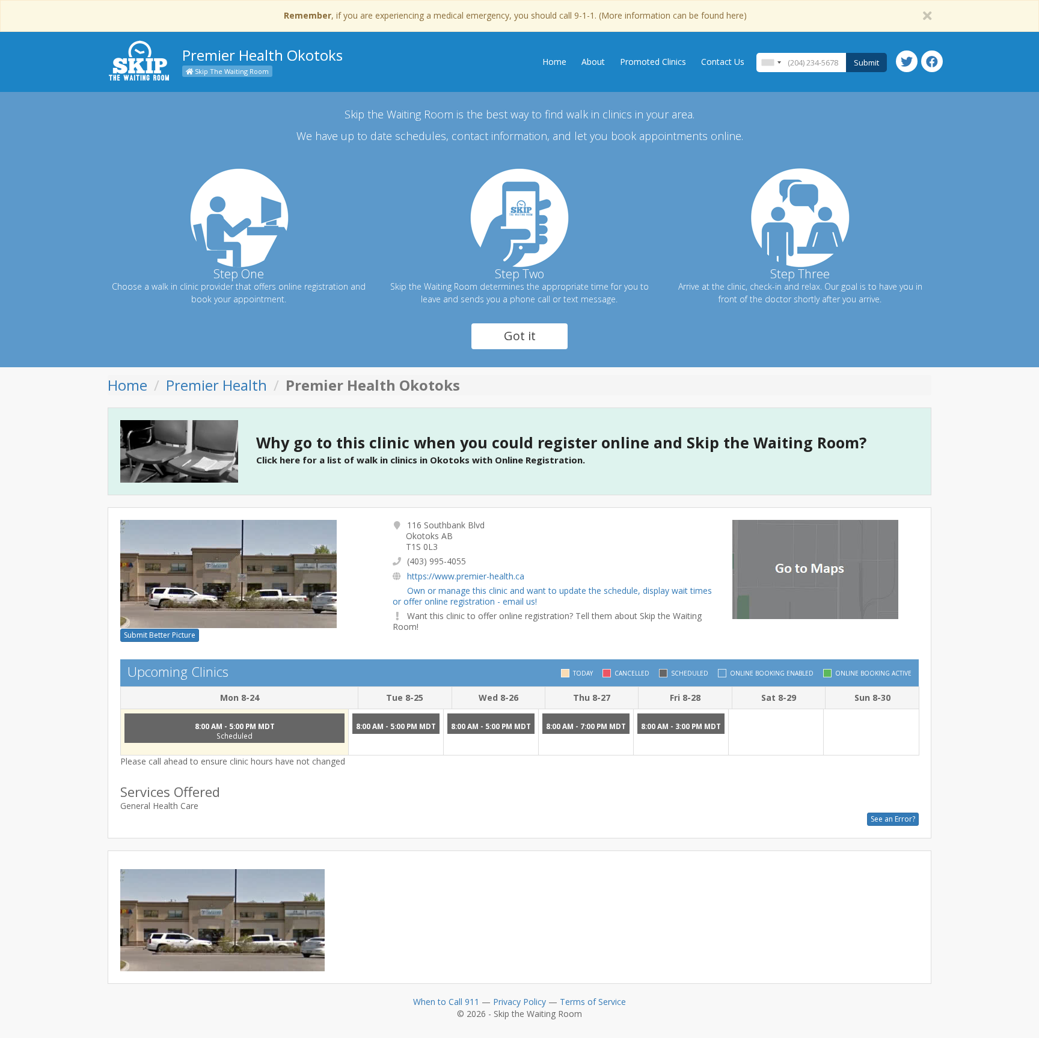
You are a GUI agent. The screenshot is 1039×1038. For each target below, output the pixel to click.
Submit (866, 62)
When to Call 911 (446, 1001)
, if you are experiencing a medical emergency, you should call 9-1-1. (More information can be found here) (515, 15)
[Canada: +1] (771, 62)
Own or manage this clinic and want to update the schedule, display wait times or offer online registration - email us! (552, 596)
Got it (520, 336)
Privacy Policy (519, 1001)
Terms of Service (593, 1001)
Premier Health (216, 385)
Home (554, 61)
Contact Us (722, 61)
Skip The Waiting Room (231, 71)
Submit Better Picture (159, 635)
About (593, 61)
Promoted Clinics (653, 61)
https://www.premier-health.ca (465, 576)
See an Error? (893, 819)
